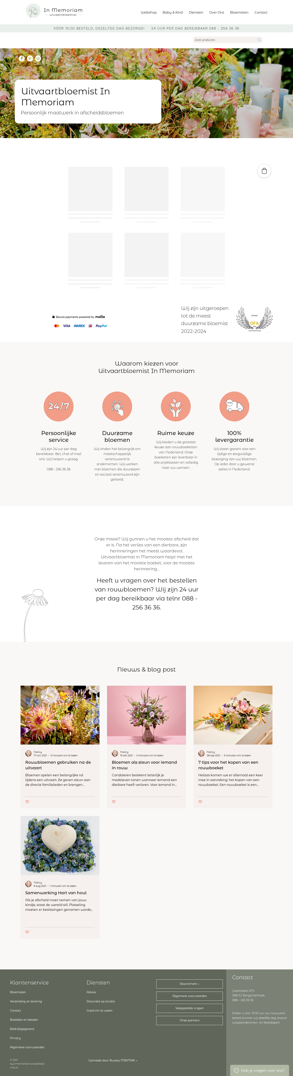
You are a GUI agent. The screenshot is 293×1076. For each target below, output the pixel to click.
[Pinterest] (30, 58)
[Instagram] (38, 58)
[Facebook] (22, 58)
